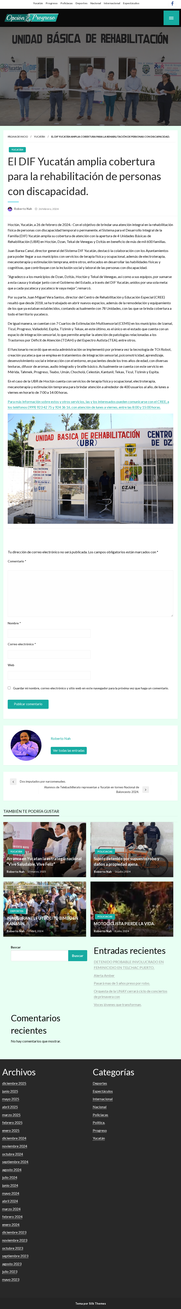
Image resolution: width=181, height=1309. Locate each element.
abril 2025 (10, 1107)
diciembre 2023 (14, 1232)
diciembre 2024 (14, 1138)
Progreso (52, 3)
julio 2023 (9, 1271)
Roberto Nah (23, 209)
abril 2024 (10, 1201)
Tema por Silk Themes (90, 1303)
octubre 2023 (12, 1248)
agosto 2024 (11, 1169)
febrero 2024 (12, 1216)
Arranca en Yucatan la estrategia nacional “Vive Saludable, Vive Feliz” (44, 861)
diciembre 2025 (14, 1083)
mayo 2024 (10, 1193)
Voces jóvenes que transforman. (117, 1004)
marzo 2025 (11, 1115)
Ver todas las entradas (69, 750)
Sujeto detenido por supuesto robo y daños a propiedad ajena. (126, 861)
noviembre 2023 (14, 1240)
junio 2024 (10, 1185)
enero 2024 (10, 1224)
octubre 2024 (12, 1154)
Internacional (112, 3)
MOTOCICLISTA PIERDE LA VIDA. (124, 923)
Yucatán (38, 3)
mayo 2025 (10, 1099)
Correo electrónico (22, 644)
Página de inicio (18, 136)
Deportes (81, 3)
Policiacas (66, 3)
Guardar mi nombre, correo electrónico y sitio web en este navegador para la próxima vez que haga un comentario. (91, 688)
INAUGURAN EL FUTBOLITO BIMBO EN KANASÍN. (42, 921)
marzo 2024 (11, 1209)
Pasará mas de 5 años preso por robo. (122, 983)
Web (11, 665)
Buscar (16, 947)
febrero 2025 (12, 1122)
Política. (99, 1122)
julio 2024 (9, 1177)
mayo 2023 (10, 1279)
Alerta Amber (104, 975)
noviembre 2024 (14, 1146)
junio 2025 (10, 1091)
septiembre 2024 (15, 1162)
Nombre (14, 623)
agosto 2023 (11, 1264)
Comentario (17, 561)
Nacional (95, 3)
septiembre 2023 (15, 1256)
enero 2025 (10, 1130)
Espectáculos (131, 3)
